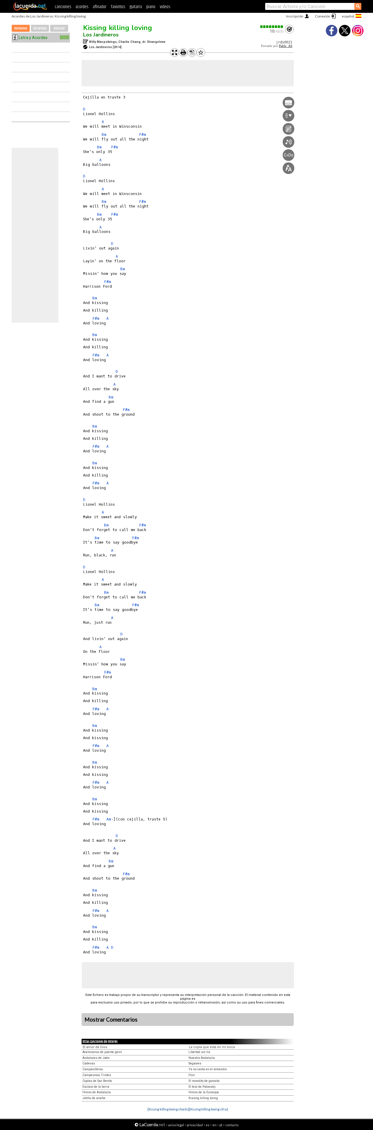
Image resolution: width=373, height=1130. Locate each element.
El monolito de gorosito (204, 1081)
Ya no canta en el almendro (208, 1069)
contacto (231, 1125)
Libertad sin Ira (199, 1052)
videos (165, 6)
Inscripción (294, 16)
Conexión (322, 16)
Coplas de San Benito (97, 1081)
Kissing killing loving (117, 27)
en (214, 1125)
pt (220, 1125)
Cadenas (88, 1063)
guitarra (135, 6)
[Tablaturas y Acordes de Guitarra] (30, 9)
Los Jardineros (101, 34)
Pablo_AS (285, 46)
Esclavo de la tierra (95, 1087)
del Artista (40, 28)
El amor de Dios (95, 1047)
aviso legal (176, 1125)
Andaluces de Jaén (96, 1058)
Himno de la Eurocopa (204, 1092)
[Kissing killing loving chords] (168, 1109)
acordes (81, 6)
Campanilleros (92, 1069)
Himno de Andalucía (96, 1092)
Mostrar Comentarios (111, 1019)
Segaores (195, 1063)
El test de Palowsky (202, 1087)
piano (150, 6)
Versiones (20, 28)
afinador (99, 6)
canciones (63, 6)
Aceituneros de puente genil (102, 1052)
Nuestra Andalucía (202, 1058)
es (208, 1125)
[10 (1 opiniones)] (272, 26)
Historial (59, 28)
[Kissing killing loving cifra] (208, 1109)
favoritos (118, 6)
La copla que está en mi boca (212, 1047)
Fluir (192, 1075)
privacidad (195, 1125)
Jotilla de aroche (93, 1098)
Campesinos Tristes (96, 1075)
